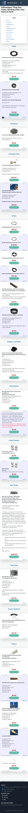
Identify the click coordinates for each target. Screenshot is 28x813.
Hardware (9, 22)
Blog (5, 799)
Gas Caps (9, 37)
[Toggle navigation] (21, 3)
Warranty (6, 797)
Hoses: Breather (10, 39)
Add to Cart (15, 78)
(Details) (24, 81)
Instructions (9, 30)
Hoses (8, 26)
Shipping (6, 795)
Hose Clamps (10, 32)
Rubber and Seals (11, 28)
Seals (8, 20)
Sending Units (10, 24)
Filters (8, 41)
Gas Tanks (9, 34)
